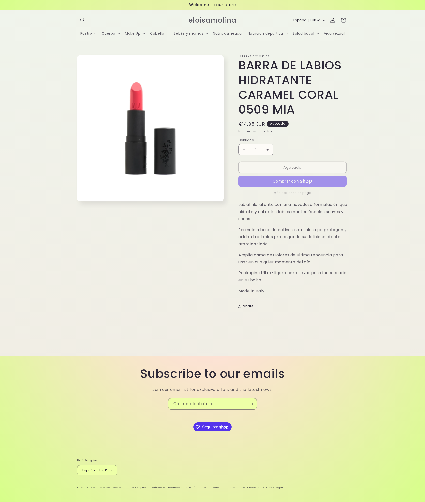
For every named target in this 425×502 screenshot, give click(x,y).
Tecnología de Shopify (128, 488)
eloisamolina (100, 488)
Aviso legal (274, 487)
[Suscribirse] (251, 404)
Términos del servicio (244, 487)
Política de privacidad (206, 487)
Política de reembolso (167, 487)
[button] (82, 20)
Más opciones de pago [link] (292, 193)
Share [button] (248, 306)
